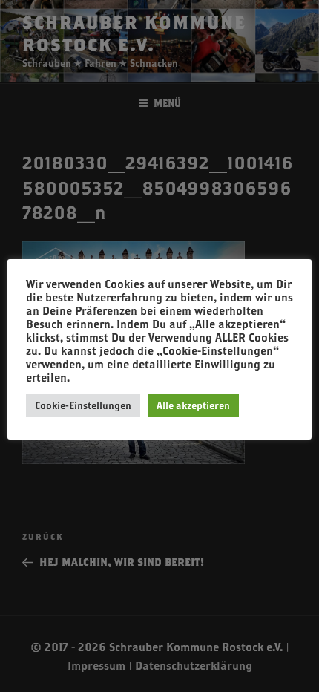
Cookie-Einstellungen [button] (83, 405)
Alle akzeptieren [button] (193, 405)
